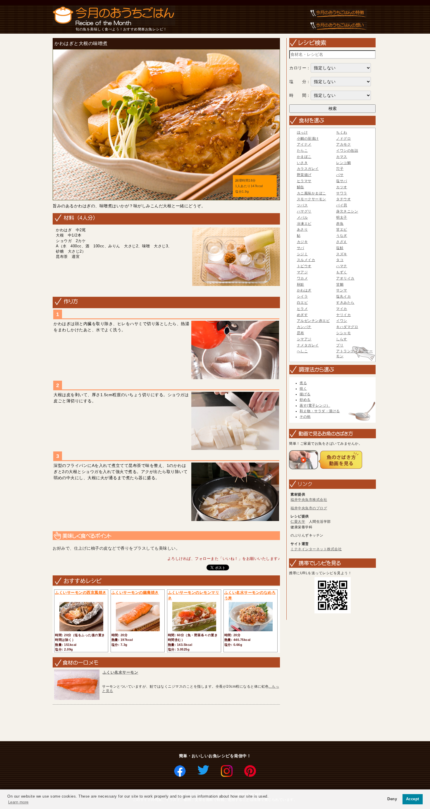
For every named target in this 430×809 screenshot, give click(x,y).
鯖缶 (300, 187)
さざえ (341, 242)
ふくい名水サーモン (120, 672)
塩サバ (341, 181)
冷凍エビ (304, 223)
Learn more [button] (18, 802)
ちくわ (341, 132)
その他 (305, 416)
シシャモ (343, 333)
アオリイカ (345, 278)
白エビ (302, 302)
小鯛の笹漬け (308, 138)
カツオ (341, 187)
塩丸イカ (343, 296)
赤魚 (339, 223)
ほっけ (302, 132)
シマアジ (304, 339)
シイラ (302, 296)
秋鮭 (300, 284)
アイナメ (304, 144)
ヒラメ (302, 309)
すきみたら (345, 302)
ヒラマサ (304, 181)
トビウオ (304, 266)
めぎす (302, 315)
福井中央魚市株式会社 (308, 499)
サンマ (341, 290)
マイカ (341, 309)
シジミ (302, 254)
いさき (302, 163)
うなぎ (341, 235)
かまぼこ (304, 156)
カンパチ (304, 327)
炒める (305, 399)
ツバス (302, 205)
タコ (339, 260)
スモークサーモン (311, 199)
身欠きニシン (347, 211)
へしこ (302, 351)
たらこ (302, 150)
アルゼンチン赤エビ (313, 320)
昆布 (300, 333)
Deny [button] (392, 799)
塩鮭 (339, 248)
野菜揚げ (304, 175)
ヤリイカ (343, 315)
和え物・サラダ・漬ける (320, 411)
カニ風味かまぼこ (311, 193)
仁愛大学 (297, 521)
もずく (341, 272)
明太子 (341, 217)
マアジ (302, 272)
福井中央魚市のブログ (308, 508)
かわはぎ (304, 290)
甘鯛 (339, 284)
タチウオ (343, 199)
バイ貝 (341, 205)
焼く (303, 388)
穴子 (339, 168)
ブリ (339, 345)
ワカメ (302, 278)
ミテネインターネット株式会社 (316, 549)
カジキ (302, 242)
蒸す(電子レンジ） (315, 405)
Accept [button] (412, 799)
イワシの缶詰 (347, 150)
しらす (341, 339)
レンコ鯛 (343, 163)
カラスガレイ (308, 168)
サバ (300, 248)
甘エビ (341, 229)
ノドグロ (343, 138)
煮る (303, 383)
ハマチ (341, 266)
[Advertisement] (157, 723)
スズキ (341, 254)
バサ (339, 175)
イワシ (341, 320)
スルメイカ (306, 260)
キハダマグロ (347, 327)
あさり (302, 229)
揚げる (305, 394)
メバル (302, 217)
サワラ (341, 193)
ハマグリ (304, 211)
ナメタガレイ (308, 345)
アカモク (343, 144)
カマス (341, 156)
